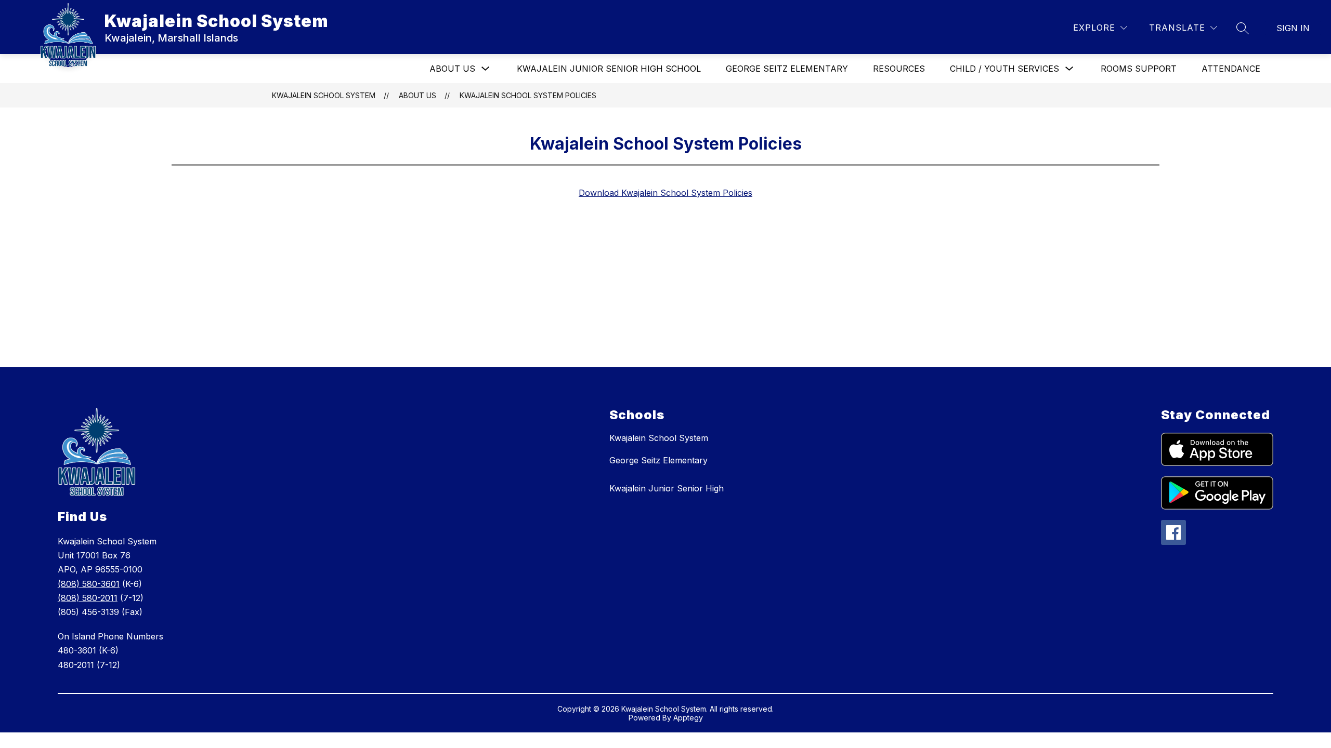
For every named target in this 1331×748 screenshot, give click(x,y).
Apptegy (688, 717)
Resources (899, 68)
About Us (452, 68)
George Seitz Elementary (787, 68)
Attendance (1231, 68)
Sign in (1293, 28)
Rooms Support (1139, 68)
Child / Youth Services (1004, 68)
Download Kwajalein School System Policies (665, 193)
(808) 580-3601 (89, 584)
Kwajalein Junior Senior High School (609, 68)
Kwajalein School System (323, 95)
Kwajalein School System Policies (528, 95)
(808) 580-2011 (88, 598)
